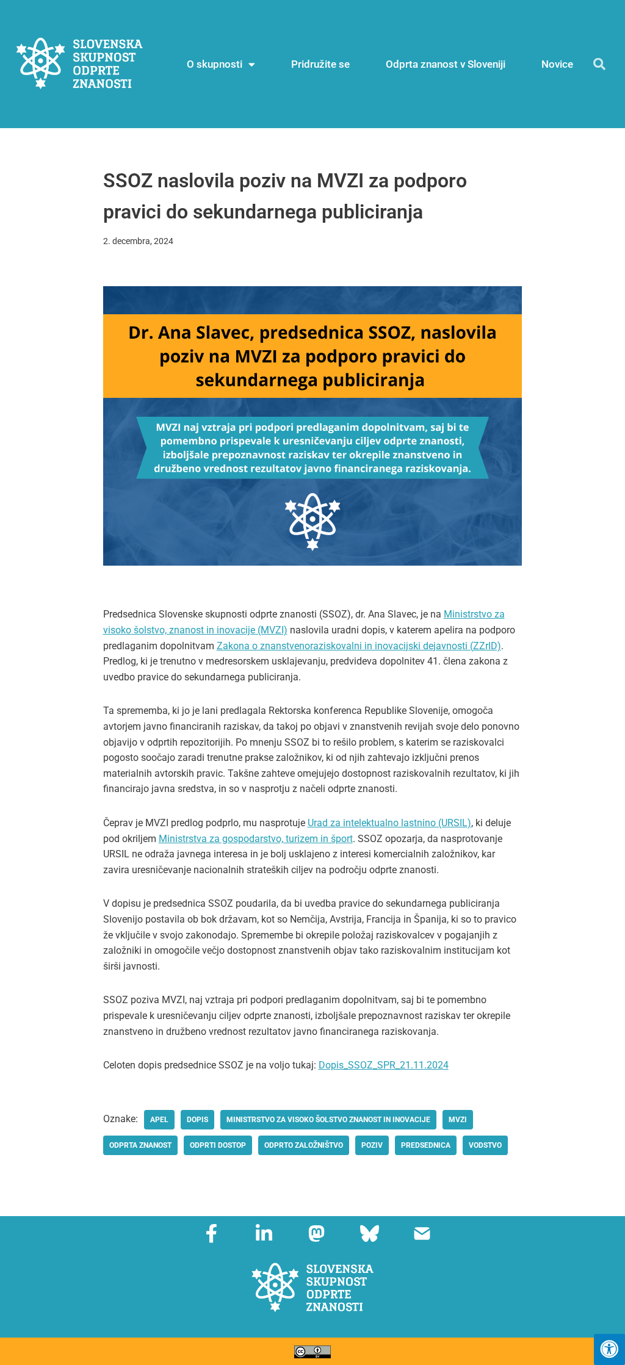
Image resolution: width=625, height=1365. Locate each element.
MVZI (458, 1119)
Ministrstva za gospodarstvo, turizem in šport (256, 839)
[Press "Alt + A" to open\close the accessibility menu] (609, 1349)
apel (159, 1119)
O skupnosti (214, 64)
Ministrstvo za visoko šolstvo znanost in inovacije (328, 1119)
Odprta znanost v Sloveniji (445, 64)
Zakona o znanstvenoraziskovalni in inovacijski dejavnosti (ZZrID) (359, 646)
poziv (372, 1145)
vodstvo (485, 1145)
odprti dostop (218, 1145)
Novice (557, 64)
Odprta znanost (140, 1145)
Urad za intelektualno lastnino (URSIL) (389, 823)
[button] (599, 64)
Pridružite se (320, 64)
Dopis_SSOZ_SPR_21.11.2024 (384, 1065)
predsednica (425, 1145)
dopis (197, 1119)
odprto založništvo (303, 1145)
